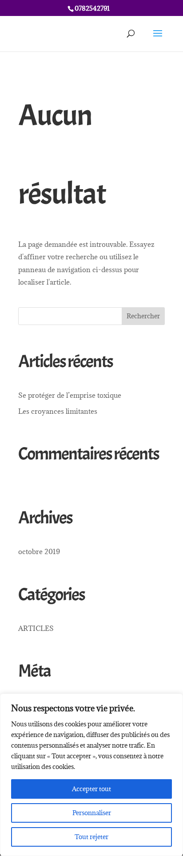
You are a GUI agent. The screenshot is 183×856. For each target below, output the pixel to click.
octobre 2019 (39, 551)
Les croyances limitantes (57, 411)
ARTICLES (36, 628)
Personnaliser (91, 812)
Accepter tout (91, 789)
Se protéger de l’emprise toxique (69, 395)
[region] (91, 775)
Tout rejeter (91, 836)
